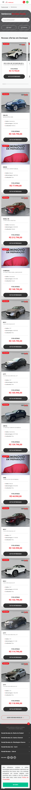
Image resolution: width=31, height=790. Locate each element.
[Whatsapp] (27, 2)
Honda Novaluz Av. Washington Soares (13, 742)
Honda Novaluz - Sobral (8, 751)
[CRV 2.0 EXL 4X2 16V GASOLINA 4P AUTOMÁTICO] (14, 51)
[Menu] (3, 2)
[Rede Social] (8, 757)
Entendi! (15, 784)
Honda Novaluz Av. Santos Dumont (12, 737)
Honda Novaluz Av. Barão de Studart (12, 733)
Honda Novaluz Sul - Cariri (9, 747)
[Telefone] (24, 2)
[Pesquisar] (27, 19)
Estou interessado (14, 76)
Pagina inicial (4, 7)
